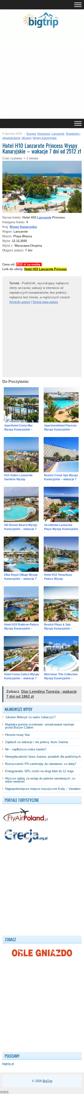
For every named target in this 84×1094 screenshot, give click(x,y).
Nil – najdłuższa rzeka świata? (25, 749)
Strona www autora (45, 302)
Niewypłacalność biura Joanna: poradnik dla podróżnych (43, 756)
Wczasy (26, 138)
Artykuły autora (19, 302)
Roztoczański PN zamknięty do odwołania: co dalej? (40, 764)
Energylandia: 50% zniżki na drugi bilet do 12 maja (39, 771)
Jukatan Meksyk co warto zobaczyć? (30, 717)
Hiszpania (43, 133)
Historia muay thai (17, 735)
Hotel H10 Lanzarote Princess (45, 269)
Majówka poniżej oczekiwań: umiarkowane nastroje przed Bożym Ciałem (39, 726)
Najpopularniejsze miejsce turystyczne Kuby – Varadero (42, 789)
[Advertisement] (42, 73)
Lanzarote (58, 133)
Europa (31, 133)
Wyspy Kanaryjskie (45, 138)
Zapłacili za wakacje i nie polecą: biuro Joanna (36, 742)
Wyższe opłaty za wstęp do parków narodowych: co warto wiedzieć (40, 780)
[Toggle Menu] (78, 4)
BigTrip (47, 1081)
